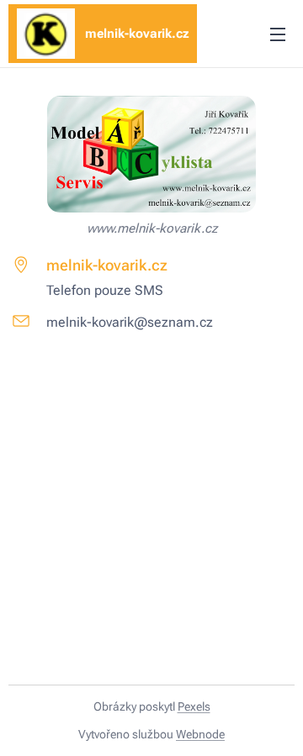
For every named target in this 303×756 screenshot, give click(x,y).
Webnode (200, 734)
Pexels (194, 706)
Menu (278, 33)
